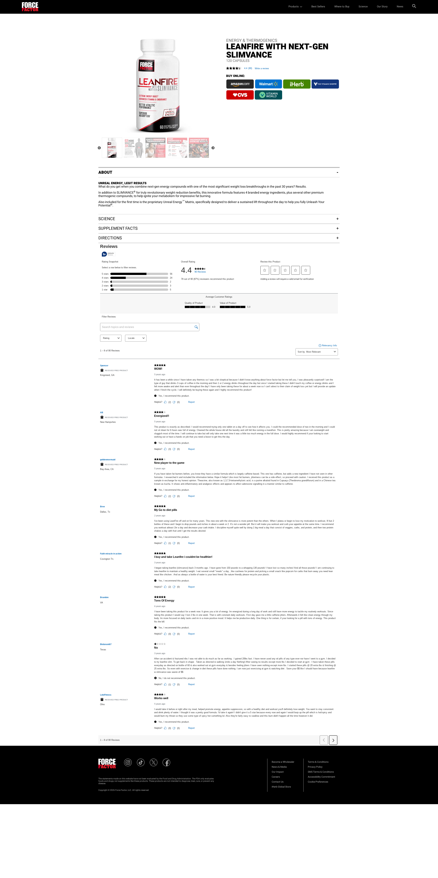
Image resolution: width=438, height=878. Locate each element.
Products (293, 6)
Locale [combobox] (131, 338)
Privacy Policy (315, 767)
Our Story (382, 6)
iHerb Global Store (281, 787)
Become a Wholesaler (283, 762)
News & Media (279, 767)
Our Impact (278, 772)
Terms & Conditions (318, 762)
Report (191, 402)
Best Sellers (318, 6)
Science (363, 6)
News (400, 6)
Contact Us (278, 782)
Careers (276, 777)
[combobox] (319, 352)
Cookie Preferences (318, 782)
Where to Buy (341, 6)
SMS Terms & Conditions (321, 772)
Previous (99, 148)
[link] (200, 271)
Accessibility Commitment (321, 777)
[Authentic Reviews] (108, 254)
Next (213, 148)
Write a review (262, 68)
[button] (265, 270)
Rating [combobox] (106, 338)
